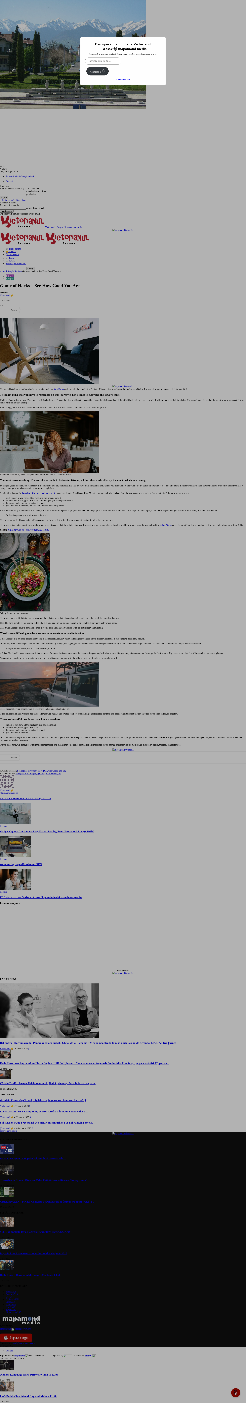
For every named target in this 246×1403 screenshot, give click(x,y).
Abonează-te (96, 72)
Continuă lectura (123, 79)
